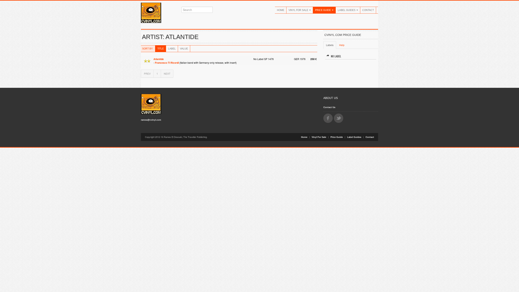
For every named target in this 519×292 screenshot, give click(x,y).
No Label (336, 56)
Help (341, 45)
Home (280, 10)
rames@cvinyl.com (151, 119)
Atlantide (158, 59)
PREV (147, 73)
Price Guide (323, 10)
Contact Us (329, 107)
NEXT (167, 73)
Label (172, 48)
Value (184, 48)
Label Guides (347, 10)
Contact (368, 10)
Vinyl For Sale (298, 10)
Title (160, 48)
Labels (329, 45)
